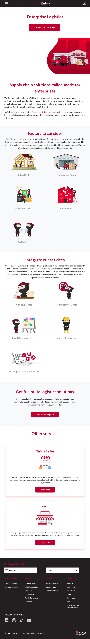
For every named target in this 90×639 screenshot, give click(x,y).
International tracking (11, 587)
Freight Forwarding (31, 598)
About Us (70, 583)
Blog (68, 601)
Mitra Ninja (28, 601)
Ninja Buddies (71, 587)
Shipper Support (51, 587)
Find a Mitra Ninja (52, 591)
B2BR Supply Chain (31, 587)
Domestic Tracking (10, 583)
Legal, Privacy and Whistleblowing (73, 606)
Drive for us (71, 598)
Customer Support (28, 633)
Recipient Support (52, 583)
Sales (42, 633)
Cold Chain (29, 591)
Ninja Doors (71, 591)
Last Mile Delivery (31, 583)
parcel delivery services (46, 112)
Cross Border (29, 594)
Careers (69, 594)
